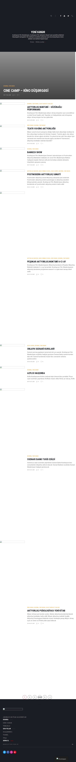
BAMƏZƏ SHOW (34, 152)
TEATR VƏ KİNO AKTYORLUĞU (41, 128)
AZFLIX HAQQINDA (36, 373)
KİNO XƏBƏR (30, 125)
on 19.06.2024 (7, 95)
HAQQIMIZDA (7, 732)
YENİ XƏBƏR (12, 86)
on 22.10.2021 (31, 274)
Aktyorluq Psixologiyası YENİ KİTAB (46, 610)
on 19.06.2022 (31, 165)
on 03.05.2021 (31, 361)
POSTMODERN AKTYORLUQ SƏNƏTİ (44, 174)
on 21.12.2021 (31, 187)
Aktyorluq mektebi (32, 171)
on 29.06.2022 (31, 143)
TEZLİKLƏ (6, 726)
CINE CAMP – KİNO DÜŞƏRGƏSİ (25, 90)
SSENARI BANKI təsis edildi (41, 459)
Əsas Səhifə (54, 171)
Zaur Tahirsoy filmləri (46, 103)
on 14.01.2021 (31, 381)
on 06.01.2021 (31, 623)
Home (32, 42)
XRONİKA (5, 86)
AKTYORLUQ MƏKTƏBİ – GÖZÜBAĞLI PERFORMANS (44, 108)
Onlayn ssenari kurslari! (41, 349)
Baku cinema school (44, 171)
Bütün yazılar (40, 42)
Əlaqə (5, 738)
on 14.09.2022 (31, 120)
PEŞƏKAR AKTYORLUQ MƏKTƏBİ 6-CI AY (46, 261)
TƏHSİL (5, 735)
